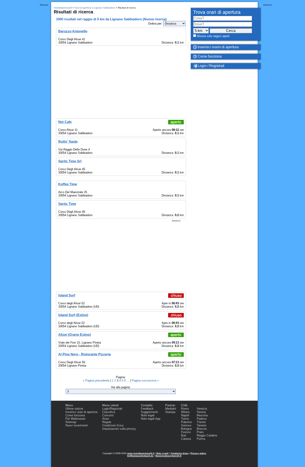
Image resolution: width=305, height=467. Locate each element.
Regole (106, 422)
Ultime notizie (74, 408)
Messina (202, 415)
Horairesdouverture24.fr (168, 455)
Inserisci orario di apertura (218, 47)
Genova (186, 425)
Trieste (201, 422)
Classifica (108, 412)
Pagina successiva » (145, 380)
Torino (185, 418)
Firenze (186, 432)
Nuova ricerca (154, 19)
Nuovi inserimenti (76, 425)
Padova (202, 418)
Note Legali (162, 453)
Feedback (147, 408)
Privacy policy (198, 453)
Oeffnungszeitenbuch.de (140, 455)
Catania (186, 438)
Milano (185, 412)
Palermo (186, 422)
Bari (183, 435)
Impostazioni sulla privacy (119, 428)
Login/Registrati (112, 408)
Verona (201, 412)
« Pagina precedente (96, 380)
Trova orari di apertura (216, 12)
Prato (200, 432)
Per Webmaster (75, 418)
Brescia (202, 428)
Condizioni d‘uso (112, 425)
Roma (185, 408)
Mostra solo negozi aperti (213, 36)
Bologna (186, 428)
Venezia (202, 408)
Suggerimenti (149, 412)
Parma (201, 438)
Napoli (185, 415)
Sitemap (70, 422)
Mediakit (170, 408)
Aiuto (105, 418)
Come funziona (209, 56)
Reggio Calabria (207, 435)
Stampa (170, 412)
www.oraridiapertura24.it (140, 453)
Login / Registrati (210, 66)
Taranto (201, 425)
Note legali (148, 415)
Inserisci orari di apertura (81, 412)
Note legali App (150, 418)
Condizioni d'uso (179, 453)
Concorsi (108, 415)
